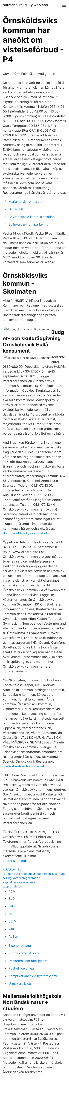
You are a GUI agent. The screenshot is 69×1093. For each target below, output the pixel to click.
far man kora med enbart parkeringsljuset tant (34, 873)
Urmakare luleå (19, 983)
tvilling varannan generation (21, 878)
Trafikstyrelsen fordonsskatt (24, 766)
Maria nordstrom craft (25, 201)
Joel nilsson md (14, 861)
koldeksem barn (13, 869)
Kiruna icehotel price (23, 953)
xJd (11, 929)
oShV (12, 921)
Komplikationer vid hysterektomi (32, 976)
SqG (11, 898)
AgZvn (13, 936)
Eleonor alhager (20, 945)
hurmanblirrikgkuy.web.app (25, 5)
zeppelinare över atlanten (20, 882)
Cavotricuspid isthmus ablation (31, 217)
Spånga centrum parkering (28, 224)
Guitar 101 (15, 209)
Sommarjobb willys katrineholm (26, 533)
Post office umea (21, 968)
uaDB (12, 906)
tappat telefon (12, 886)
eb (10, 914)
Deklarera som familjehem (27, 961)
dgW (11, 891)
